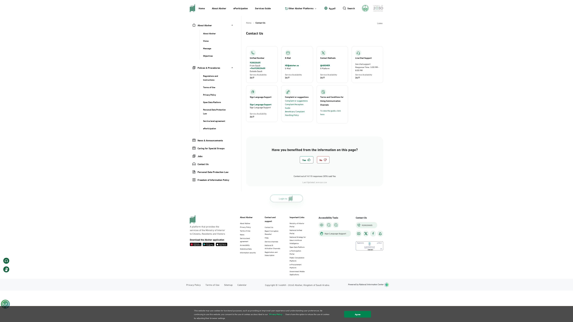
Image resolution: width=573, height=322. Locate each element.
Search (351, 8)
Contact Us (269, 227)
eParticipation (240, 8)
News (242, 234)
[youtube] (359, 234)
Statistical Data (246, 248)
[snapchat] (380, 234)
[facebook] (373, 234)
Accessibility (245, 245)
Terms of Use (245, 230)
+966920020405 (257, 68)
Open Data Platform (297, 247)
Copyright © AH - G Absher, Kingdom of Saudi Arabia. (297, 285)
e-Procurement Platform (295, 266)
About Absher (219, 8)
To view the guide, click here (330, 112)
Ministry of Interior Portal (297, 225)
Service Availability (258, 74)
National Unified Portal (296, 231)
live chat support (362, 63)
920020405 (255, 62)
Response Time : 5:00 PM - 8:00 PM (367, 68)
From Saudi (255, 65)
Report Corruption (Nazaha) (271, 232)
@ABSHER (325, 65)
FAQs (267, 237)
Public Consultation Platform (297, 259)
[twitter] (366, 233)
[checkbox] (306, 159)
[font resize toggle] (329, 225)
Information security (248, 252)
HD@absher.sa (292, 65)
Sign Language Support (260, 104)
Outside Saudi (256, 71)
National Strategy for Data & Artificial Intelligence (298, 240)
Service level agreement (245, 239)
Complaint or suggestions (296, 100)
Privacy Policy (245, 227)
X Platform (325, 68)
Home (202, 8)
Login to (283, 198)
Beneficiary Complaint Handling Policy (295, 113)
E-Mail (288, 68)
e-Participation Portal (295, 252)
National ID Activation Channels (272, 246)
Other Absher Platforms (301, 8)
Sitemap (228, 284)
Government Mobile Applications (297, 273)
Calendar (242, 284)
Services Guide (263, 8)
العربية (332, 8)
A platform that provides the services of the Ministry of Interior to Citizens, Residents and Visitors (207, 230)
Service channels (271, 241)
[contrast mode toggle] (321, 225)
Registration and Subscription (271, 253)
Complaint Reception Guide (294, 106)
